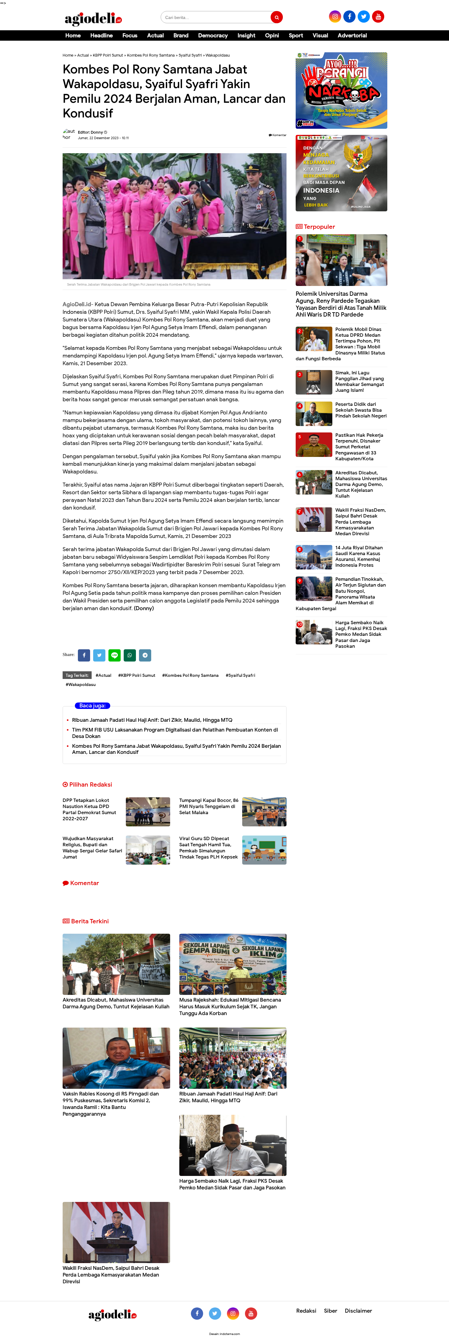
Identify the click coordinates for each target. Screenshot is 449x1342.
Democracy (213, 35)
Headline (101, 35)
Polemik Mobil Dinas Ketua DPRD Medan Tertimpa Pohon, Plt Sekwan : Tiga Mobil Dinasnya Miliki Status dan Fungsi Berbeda (340, 344)
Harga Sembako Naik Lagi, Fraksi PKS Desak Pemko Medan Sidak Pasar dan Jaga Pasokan (232, 1184)
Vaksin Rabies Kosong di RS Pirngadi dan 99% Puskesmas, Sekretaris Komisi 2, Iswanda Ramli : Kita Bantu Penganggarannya (111, 1104)
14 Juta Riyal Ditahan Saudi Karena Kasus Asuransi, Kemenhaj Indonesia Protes (359, 557)
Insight (246, 35)
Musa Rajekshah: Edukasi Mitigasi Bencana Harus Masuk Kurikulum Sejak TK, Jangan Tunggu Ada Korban (230, 1007)
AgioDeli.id (77, 304)
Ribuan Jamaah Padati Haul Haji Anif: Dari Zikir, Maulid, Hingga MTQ (152, 720)
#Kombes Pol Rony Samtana (190, 675)
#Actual (103, 675)
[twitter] (364, 16)
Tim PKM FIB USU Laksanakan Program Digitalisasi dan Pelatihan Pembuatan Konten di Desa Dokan (175, 733)
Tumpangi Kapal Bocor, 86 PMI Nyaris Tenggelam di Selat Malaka (209, 806)
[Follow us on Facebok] (197, 1313)
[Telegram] (145, 655)
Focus (129, 35)
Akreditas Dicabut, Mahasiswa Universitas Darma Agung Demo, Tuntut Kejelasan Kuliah (116, 1003)
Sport (296, 35)
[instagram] (335, 16)
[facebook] (349, 16)
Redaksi (306, 1310)
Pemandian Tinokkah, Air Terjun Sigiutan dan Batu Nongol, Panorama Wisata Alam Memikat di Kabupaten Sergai (341, 594)
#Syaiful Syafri (240, 675)
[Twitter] (99, 655)
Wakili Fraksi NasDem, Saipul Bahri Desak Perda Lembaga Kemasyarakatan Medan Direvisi (111, 1275)
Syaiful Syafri (190, 55)
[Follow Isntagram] (233, 1313)
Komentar (279, 135)
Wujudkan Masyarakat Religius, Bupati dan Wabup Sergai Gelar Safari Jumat (92, 848)
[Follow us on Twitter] (215, 1313)
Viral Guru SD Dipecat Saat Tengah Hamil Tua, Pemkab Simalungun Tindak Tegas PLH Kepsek (208, 848)
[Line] (114, 655)
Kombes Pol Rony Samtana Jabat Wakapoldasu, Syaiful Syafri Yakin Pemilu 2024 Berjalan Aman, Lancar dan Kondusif (176, 749)
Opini (272, 35)
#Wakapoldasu (81, 684)
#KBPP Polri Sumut (136, 675)
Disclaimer (358, 1310)
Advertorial (352, 35)
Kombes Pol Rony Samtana (151, 55)
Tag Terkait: (77, 675)
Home (73, 35)
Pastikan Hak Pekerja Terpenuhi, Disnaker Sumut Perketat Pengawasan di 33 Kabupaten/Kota (359, 447)
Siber (330, 1310)
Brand (180, 35)
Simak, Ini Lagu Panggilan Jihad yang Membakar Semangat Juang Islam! (359, 382)
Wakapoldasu (218, 55)
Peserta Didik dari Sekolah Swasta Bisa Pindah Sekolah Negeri (361, 410)
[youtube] (378, 16)
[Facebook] (84, 655)
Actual (155, 35)
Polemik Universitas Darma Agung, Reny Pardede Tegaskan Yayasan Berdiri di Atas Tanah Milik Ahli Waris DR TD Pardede (341, 304)
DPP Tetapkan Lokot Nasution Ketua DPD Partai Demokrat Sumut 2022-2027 (89, 809)
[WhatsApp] (130, 655)
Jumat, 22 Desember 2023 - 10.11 (103, 138)
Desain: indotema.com (224, 1334)
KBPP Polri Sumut (108, 55)
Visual (320, 35)
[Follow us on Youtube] (251, 1313)
